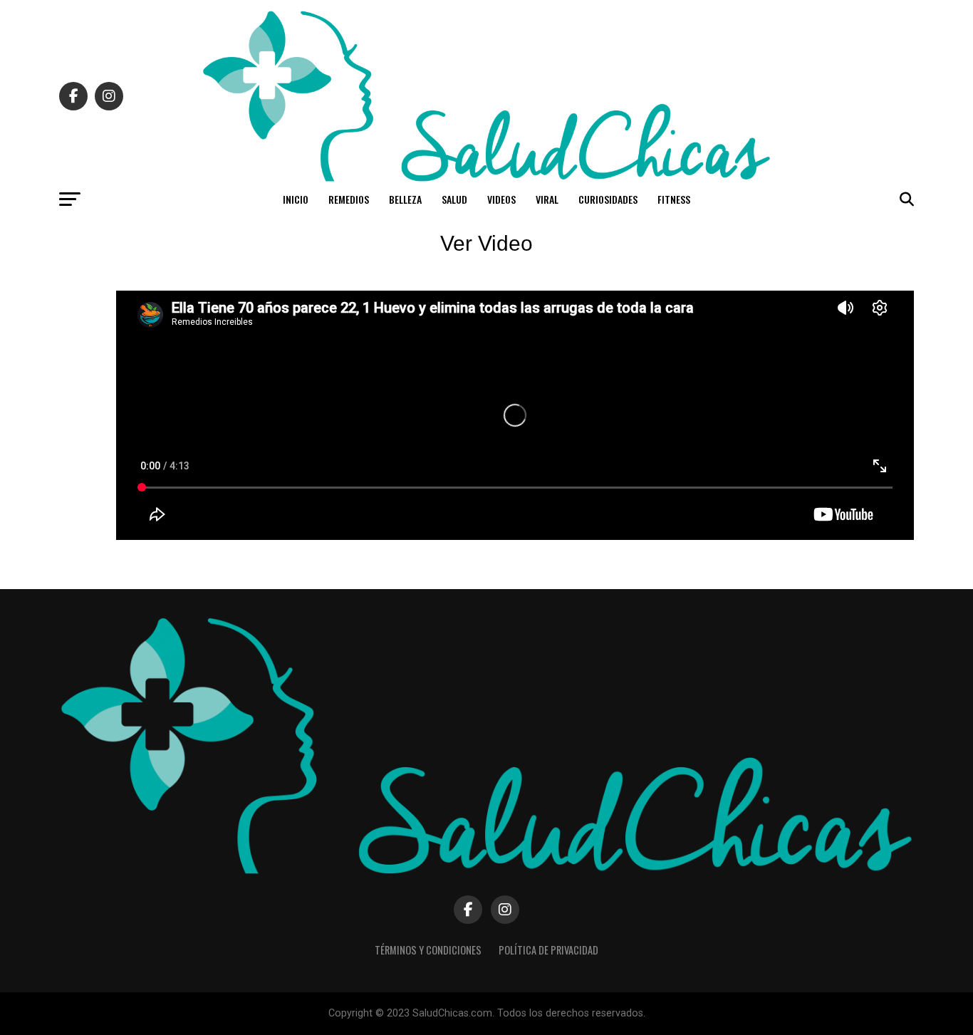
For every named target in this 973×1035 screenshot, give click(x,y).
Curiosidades (608, 199)
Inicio (295, 199)
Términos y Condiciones (428, 949)
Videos (501, 199)
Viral (547, 199)
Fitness (673, 199)
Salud (454, 199)
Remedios (348, 199)
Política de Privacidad (548, 949)
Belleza (405, 199)
